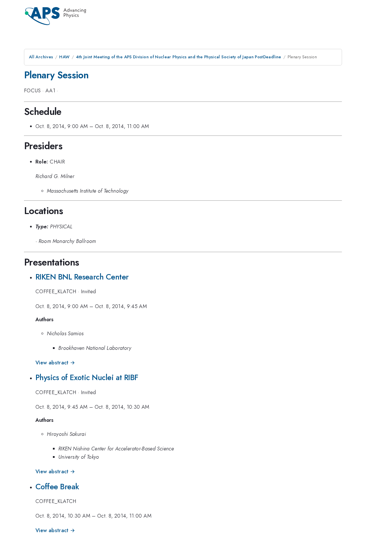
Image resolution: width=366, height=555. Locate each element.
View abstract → (55, 362)
